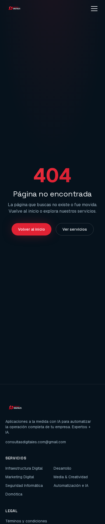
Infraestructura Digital (24, 468)
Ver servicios (74, 229)
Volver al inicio (31, 229)
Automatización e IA (71, 485)
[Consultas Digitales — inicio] (14, 9)
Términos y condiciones (26, 521)
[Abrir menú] (94, 8)
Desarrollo (62, 468)
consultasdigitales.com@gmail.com (35, 441)
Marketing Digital (19, 476)
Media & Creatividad (71, 476)
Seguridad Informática (24, 485)
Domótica (13, 494)
